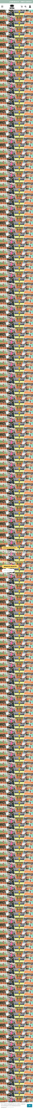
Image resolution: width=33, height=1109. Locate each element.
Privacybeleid (10, 1107)
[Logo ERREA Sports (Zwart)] (12, 6)
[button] (2, 7)
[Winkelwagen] (22, 6)
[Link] (30, 6)
